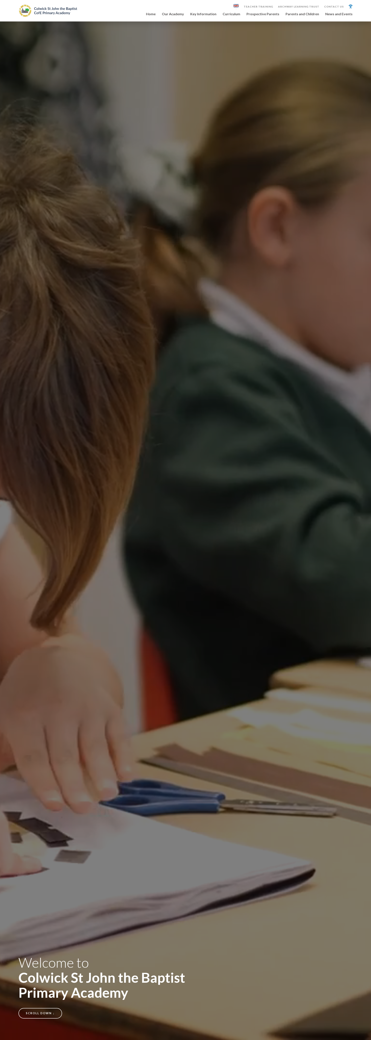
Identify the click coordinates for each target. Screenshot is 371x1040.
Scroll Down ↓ (40, 1013)
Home (151, 14)
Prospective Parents (262, 14)
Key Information (203, 14)
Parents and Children (302, 14)
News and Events (339, 14)
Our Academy (173, 14)
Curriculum (231, 14)
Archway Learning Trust (298, 6)
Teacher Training (258, 6)
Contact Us (334, 6)
